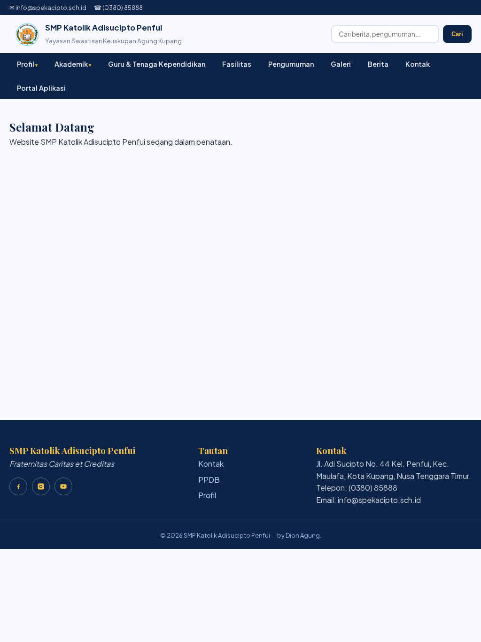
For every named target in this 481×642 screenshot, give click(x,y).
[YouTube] (63, 486)
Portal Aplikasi (41, 88)
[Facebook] (18, 486)
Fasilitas (236, 64)
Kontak (417, 64)
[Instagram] (41, 486)
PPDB (209, 480)
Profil (25, 64)
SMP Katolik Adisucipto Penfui (103, 27)
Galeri (341, 64)
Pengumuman (291, 64)
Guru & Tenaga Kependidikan (156, 64)
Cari (457, 34)
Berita (378, 64)
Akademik (71, 64)
